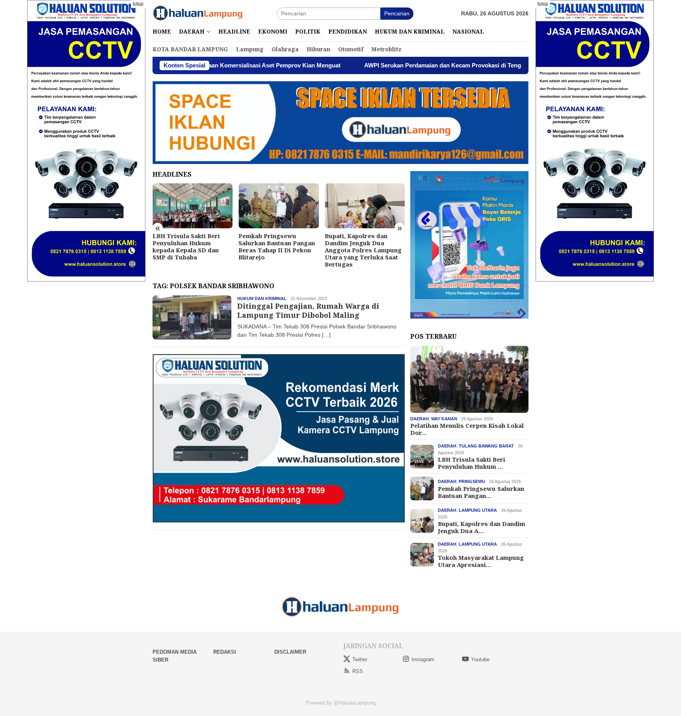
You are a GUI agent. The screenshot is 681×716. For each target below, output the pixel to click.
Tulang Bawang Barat (486, 446)
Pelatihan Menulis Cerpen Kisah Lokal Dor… (467, 429)
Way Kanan (444, 418)
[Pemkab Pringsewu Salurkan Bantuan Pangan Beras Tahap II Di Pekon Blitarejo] (278, 205)
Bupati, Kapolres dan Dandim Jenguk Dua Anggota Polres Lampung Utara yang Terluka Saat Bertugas (363, 250)
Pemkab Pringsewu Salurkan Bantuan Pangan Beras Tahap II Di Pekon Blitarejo (276, 246)
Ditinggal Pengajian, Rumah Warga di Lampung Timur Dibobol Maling (308, 310)
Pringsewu (472, 481)
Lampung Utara (478, 510)
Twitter (359, 659)
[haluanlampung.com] (198, 13)
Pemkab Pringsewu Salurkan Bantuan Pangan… (481, 492)
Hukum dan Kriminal (262, 298)
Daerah (419, 418)
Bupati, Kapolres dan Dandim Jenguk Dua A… (481, 527)
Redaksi (224, 652)
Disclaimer (290, 652)
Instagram (422, 659)
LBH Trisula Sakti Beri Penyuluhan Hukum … (471, 463)
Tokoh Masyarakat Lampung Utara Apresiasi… (481, 561)
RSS (357, 671)
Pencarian (396, 13)
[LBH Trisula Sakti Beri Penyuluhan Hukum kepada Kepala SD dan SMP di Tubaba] (193, 205)
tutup (138, 4)
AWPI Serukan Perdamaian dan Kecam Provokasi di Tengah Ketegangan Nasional (431, 65)
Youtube (480, 659)
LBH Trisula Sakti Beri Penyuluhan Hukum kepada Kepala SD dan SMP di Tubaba (186, 246)
